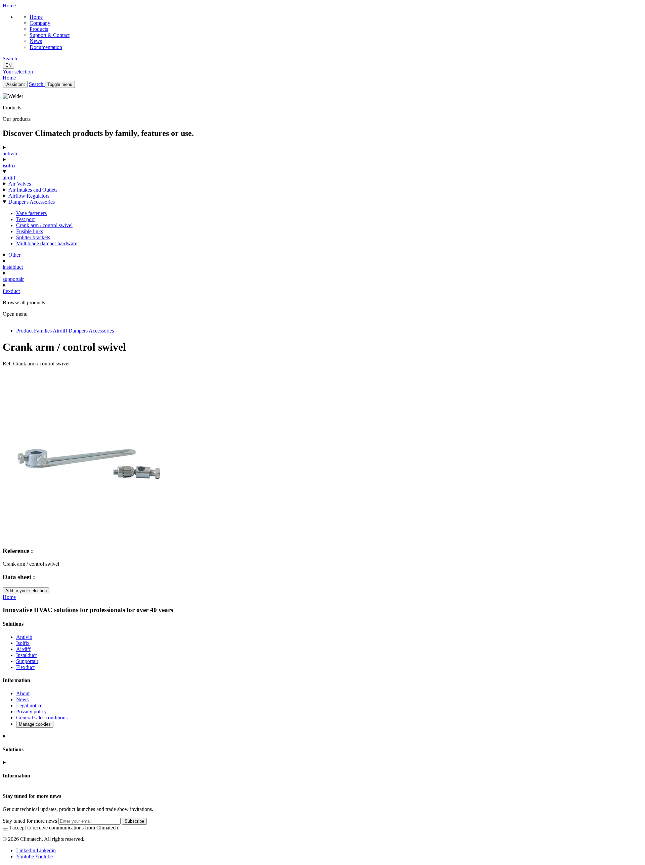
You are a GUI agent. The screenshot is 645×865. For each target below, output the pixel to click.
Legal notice (29, 705)
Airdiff (23, 649)
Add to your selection (26, 590)
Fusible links (29, 231)
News (36, 41)
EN (8, 65)
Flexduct (25, 667)
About (23, 693)
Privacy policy (31, 711)
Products (39, 29)
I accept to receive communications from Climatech (63, 827)
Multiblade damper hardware (46, 243)
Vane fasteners (31, 213)
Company (40, 23)
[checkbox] (5, 829)
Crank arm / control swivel (44, 225)
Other (14, 255)
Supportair (27, 661)
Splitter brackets (33, 237)
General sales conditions (42, 717)
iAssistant (15, 84)
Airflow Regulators (28, 196)
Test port (25, 219)
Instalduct (26, 655)
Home (36, 17)
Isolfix (23, 643)
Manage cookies (35, 724)
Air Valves (19, 184)
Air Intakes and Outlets (32, 190)
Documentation (46, 47)
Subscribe (134, 821)
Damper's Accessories (31, 202)
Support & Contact (50, 35)
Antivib (24, 637)
